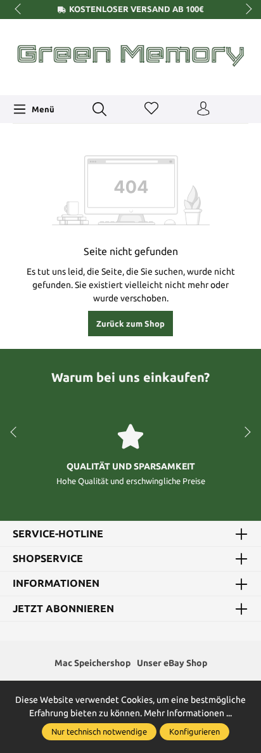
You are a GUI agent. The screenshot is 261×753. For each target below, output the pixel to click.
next (245, 9)
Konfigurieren (194, 731)
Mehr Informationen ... (188, 713)
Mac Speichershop (92, 663)
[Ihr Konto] (203, 109)
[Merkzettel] (151, 109)
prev (19, 9)
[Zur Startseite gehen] (130, 55)
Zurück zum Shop (130, 323)
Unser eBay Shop (172, 663)
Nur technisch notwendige (99, 731)
